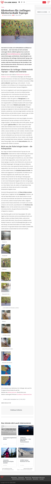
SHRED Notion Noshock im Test (25, 460)
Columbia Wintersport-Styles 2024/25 (8, 461)
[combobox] (34, 2)
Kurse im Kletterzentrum (13, 54)
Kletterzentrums (12, 392)
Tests (2, 7)
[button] (49, 12)
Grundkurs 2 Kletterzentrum (24, 394)
